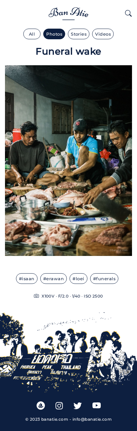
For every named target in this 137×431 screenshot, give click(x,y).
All (32, 34)
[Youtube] (96, 405)
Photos (54, 34)
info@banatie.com (92, 419)
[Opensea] (41, 405)
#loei (78, 278)
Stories (78, 34)
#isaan (27, 278)
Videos (103, 34)
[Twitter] (77, 405)
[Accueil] (68, 12)
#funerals (104, 278)
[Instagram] (59, 405)
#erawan (53, 278)
